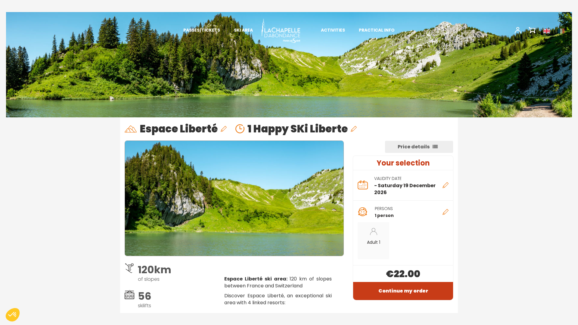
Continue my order (403, 290)
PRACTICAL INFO (377, 30)
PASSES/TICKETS (201, 30)
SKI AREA (243, 30)
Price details (414, 146)
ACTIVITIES (333, 30)
